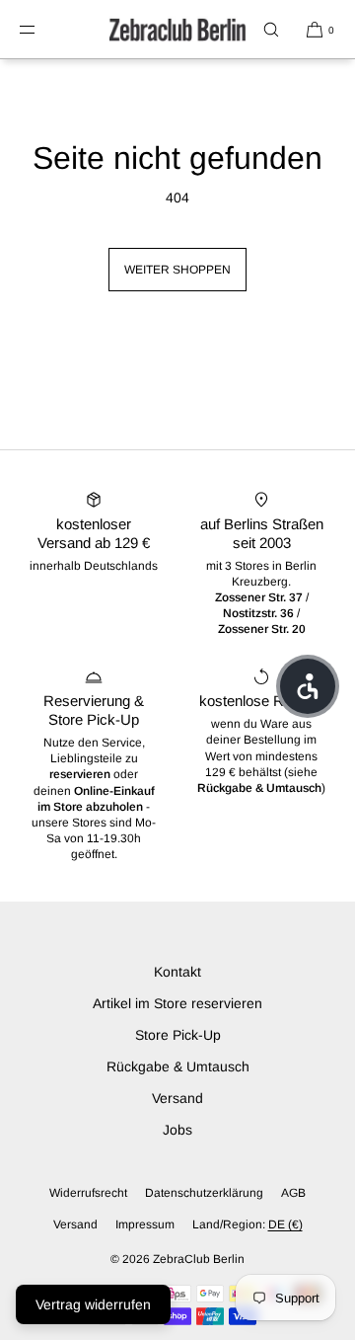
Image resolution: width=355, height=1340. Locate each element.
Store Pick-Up (178, 1035)
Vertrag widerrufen (93, 1304)
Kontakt (177, 972)
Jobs (177, 1130)
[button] (271, 29)
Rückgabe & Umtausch (177, 1066)
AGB (293, 1193)
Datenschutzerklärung (204, 1193)
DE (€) (285, 1224)
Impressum (145, 1224)
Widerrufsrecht (88, 1193)
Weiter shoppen (177, 269)
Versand (177, 1098)
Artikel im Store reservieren (177, 1003)
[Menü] (43, 29)
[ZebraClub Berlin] (177, 29)
